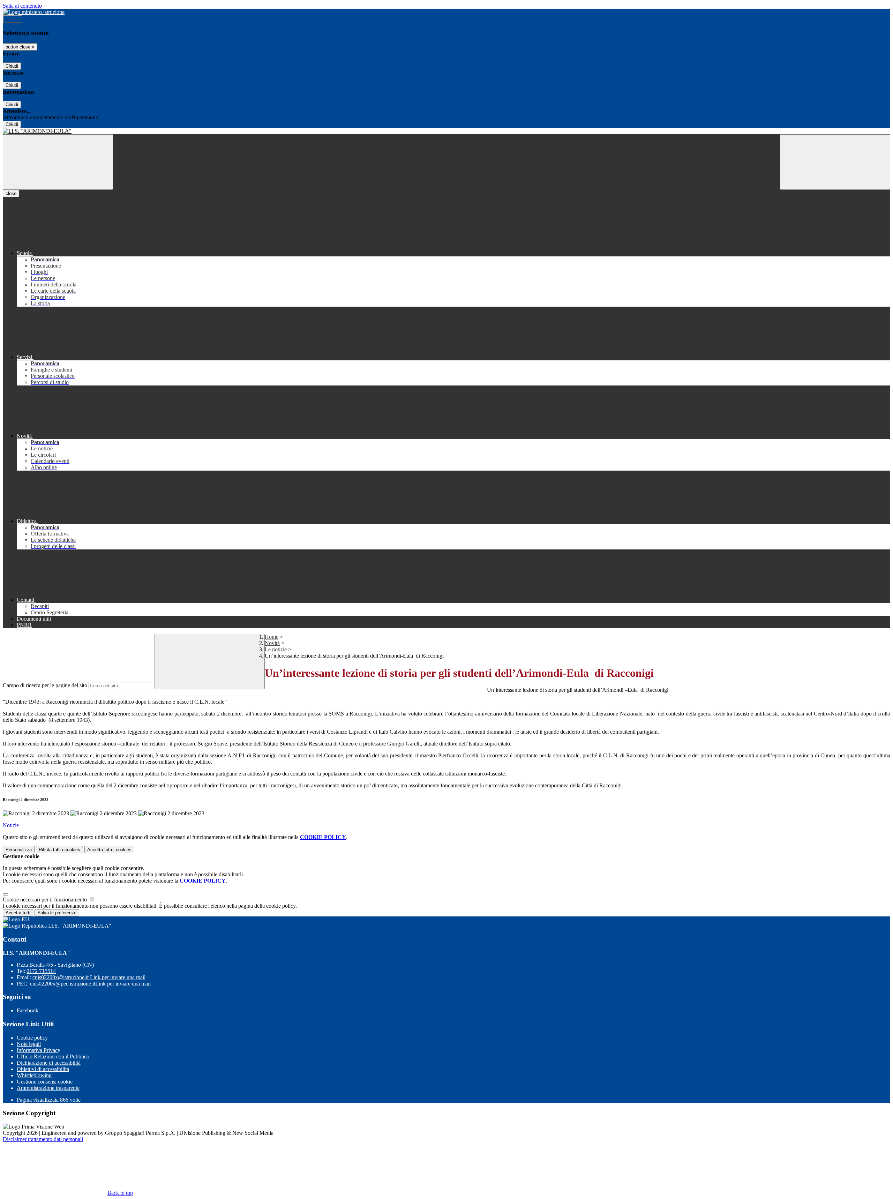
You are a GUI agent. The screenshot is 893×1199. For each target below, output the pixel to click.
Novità (272, 643)
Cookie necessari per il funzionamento (45, 899)
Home (271, 637)
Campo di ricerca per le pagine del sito (45, 685)
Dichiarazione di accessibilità (49, 1063)
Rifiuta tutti (59, 849)
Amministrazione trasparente (48, 1088)
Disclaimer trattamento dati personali (43, 1139)
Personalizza (19, 849)
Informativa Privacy (38, 1050)
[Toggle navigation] (58, 162)
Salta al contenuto (22, 6)
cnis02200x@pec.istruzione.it (90, 984)
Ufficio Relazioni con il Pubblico (53, 1056)
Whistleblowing (34, 1075)
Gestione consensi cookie (45, 1082)
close (11, 193)
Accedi (13, 19)
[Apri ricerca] (835, 162)
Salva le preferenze (56, 912)
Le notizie (276, 649)
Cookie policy (32, 1038)
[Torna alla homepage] (446, 131)
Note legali (29, 1044)
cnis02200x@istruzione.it (88, 977)
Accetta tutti (109, 849)
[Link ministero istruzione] (34, 12)
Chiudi (12, 66)
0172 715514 (41, 971)
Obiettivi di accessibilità (43, 1069)
